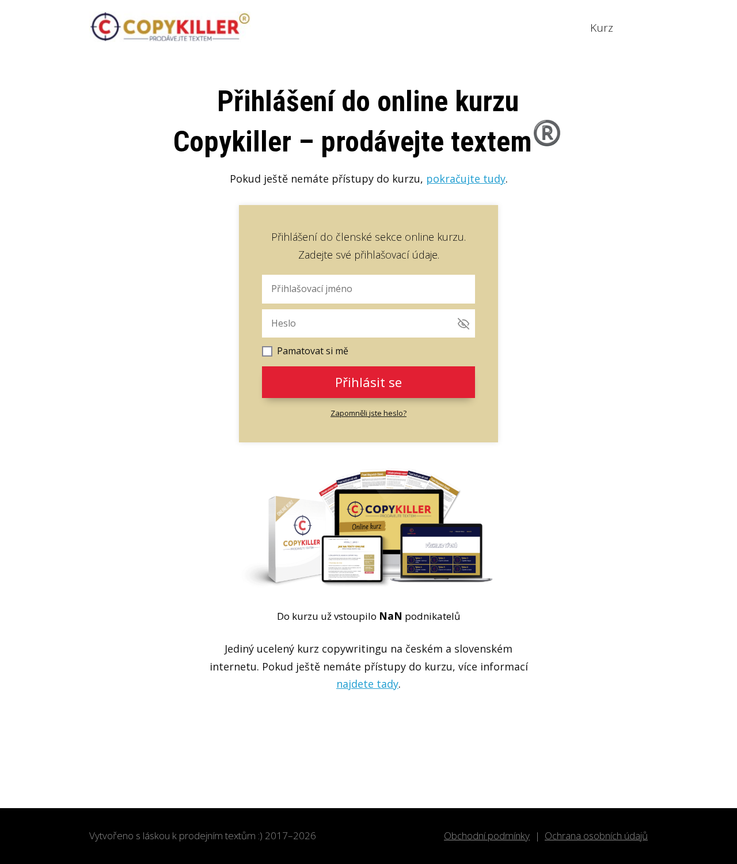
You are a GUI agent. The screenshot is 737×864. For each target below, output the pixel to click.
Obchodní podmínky (487, 835)
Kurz (601, 27)
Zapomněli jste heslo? (368, 413)
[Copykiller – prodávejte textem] (169, 28)
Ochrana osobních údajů (596, 835)
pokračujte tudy (466, 178)
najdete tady (367, 684)
